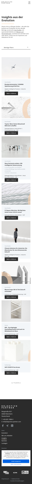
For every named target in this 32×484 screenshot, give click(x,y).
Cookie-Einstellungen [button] (17, 481)
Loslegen (4, 443)
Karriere (4, 441)
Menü (29, 3)
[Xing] (7, 425)
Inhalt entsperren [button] (16, 461)
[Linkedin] (12, 425)
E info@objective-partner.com (11, 422)
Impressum (5, 479)
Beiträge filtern (9, 47)
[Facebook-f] (3, 425)
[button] (16, 47)
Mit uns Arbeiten (7, 435)
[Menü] (29, 2)
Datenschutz (15, 479)
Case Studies (17, 30)
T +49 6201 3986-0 (7, 419)
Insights (4, 438)
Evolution (5, 433)
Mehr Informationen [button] (16, 464)
